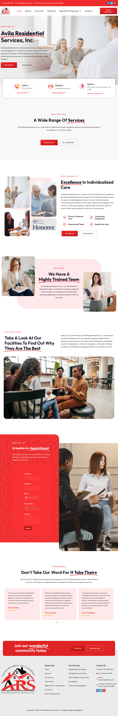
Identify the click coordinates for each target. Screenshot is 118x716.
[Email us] (50, 86)
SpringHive (78, 710)
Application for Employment (69, 11)
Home (19, 11)
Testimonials (51, 11)
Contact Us (88, 11)
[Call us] (17, 86)
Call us (25, 85)
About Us (28, 11)
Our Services (39, 11)
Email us (59, 85)
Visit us (90, 84)
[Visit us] (82, 86)
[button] (26, 508)
